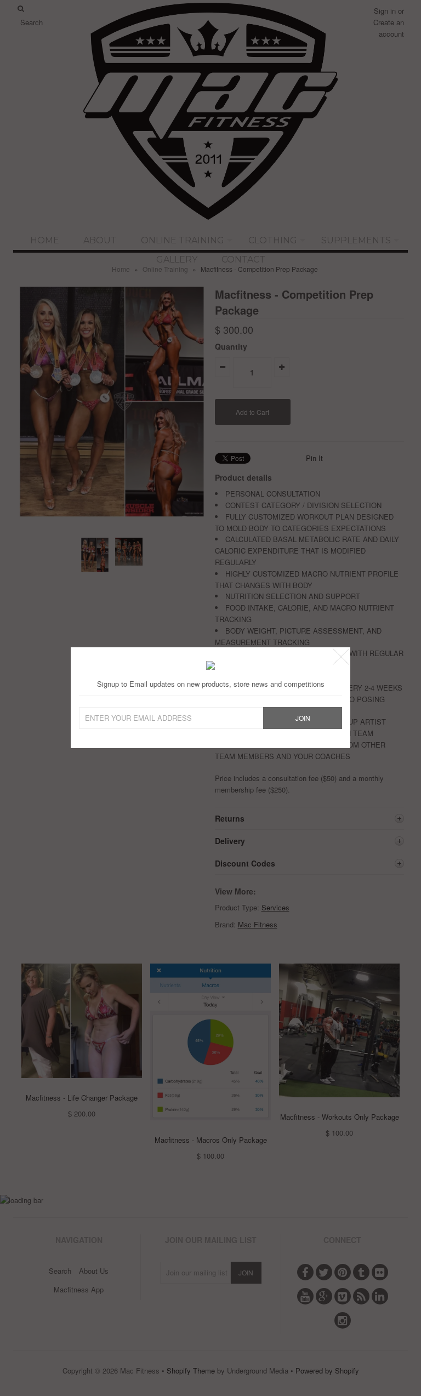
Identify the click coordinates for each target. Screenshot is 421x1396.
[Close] (341, 656)
